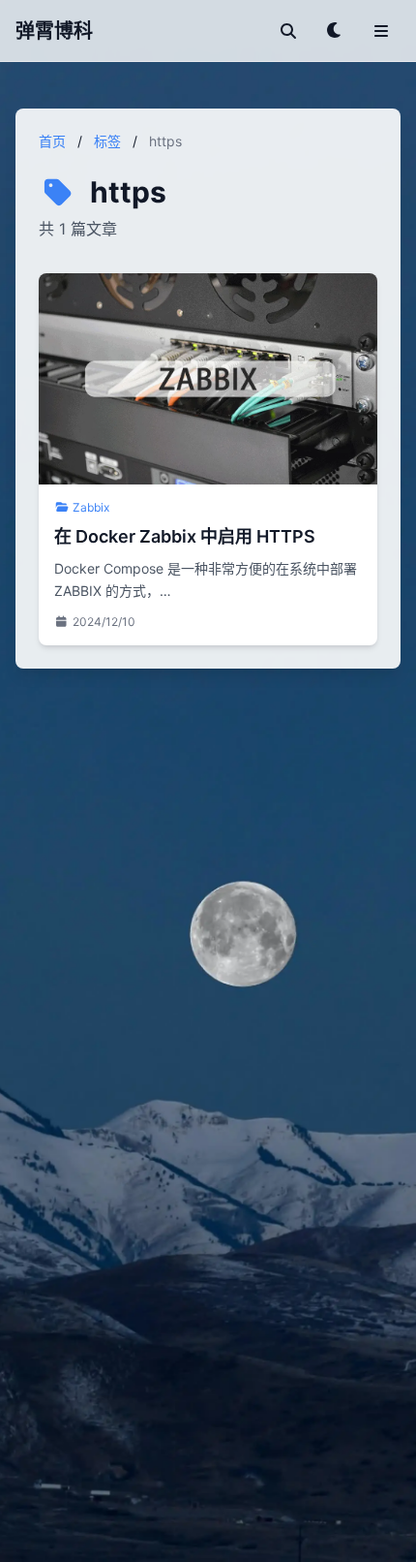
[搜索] (288, 31)
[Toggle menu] (381, 31)
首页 (52, 141)
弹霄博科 (54, 31)
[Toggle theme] (334, 31)
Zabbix (91, 507)
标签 (107, 141)
